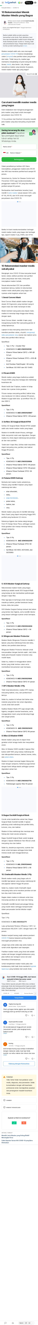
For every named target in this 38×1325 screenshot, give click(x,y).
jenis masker (13, 193)
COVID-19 (16, 7)
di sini (25, 46)
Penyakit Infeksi (6, 7)
